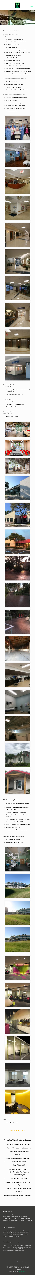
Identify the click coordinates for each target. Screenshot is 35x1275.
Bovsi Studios (22, 1271)
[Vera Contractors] (17, 5)
